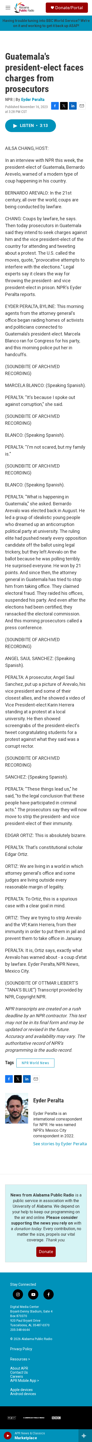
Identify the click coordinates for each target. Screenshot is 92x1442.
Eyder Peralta (32, 99)
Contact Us (19, 1372)
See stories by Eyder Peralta (60, 1144)
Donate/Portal (69, 7)
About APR (19, 1368)
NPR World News (35, 1063)
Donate (46, 1251)
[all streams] (85, 1435)
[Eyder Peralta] (16, 1108)
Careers (16, 1377)
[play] (8, 1435)
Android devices (23, 1394)
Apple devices (21, 1390)
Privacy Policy (21, 1349)
